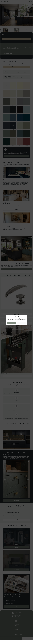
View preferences (21, 322)
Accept (11, 322)
